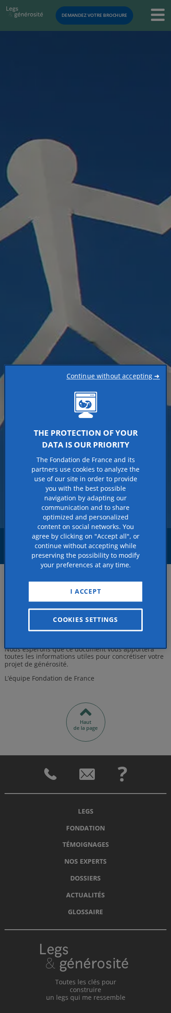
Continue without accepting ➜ (113, 376)
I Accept (85, 591)
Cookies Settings (85, 619)
